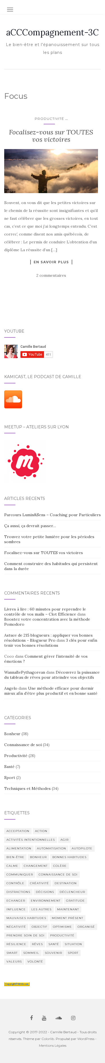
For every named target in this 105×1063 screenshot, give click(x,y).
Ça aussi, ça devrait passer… (30, 525)
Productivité (49, 118)
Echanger (15, 900)
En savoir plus (51, 262)
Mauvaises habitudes (26, 918)
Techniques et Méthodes (27, 788)
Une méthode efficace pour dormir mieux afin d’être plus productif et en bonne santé (50, 691)
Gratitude (75, 900)
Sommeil (31, 953)
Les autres (41, 909)
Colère (60, 866)
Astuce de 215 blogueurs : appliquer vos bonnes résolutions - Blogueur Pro (48, 638)
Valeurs (14, 961)
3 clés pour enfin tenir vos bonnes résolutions (50, 643)
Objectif (39, 927)
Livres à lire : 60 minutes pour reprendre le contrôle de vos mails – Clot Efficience (45, 612)
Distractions (18, 892)
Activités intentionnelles (30, 840)
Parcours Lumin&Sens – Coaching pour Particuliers (52, 514)
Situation (73, 944)
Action (41, 831)
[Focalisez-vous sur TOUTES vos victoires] (51, 171)
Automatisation (51, 848)
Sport (9, 777)
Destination (66, 883)
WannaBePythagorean (24, 672)
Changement (36, 866)
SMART (12, 953)
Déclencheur (72, 892)
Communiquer (19, 874)
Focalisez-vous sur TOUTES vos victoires (51, 136)
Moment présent (67, 918)
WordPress (85, 1039)
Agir (64, 840)
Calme (12, 866)
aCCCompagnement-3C (52, 32)
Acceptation (17, 831)
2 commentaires (51, 275)
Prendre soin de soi (25, 935)
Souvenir (53, 953)
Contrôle (15, 883)
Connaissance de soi (23, 744)
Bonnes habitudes (69, 857)
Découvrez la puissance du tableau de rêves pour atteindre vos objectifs (52, 675)
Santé (9, 766)
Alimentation (18, 848)
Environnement (45, 900)
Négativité (16, 927)
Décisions (45, 892)
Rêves (37, 944)
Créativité (39, 883)
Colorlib (47, 1039)
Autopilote (82, 848)
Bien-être (15, 857)
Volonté (35, 961)
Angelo (10, 688)
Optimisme (62, 927)
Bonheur (12, 733)
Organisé (86, 927)
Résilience (16, 944)
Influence (16, 909)
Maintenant (68, 909)
